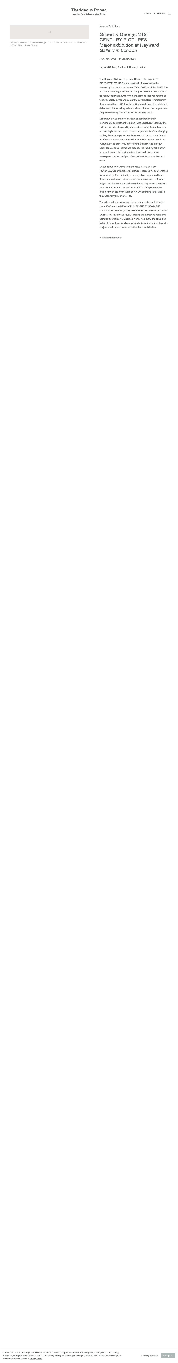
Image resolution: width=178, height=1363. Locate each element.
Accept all (168, 1355)
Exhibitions (159, 14)
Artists (147, 14)
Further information (110, 237)
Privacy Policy (36, 1358)
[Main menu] (169, 14)
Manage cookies (150, 1355)
